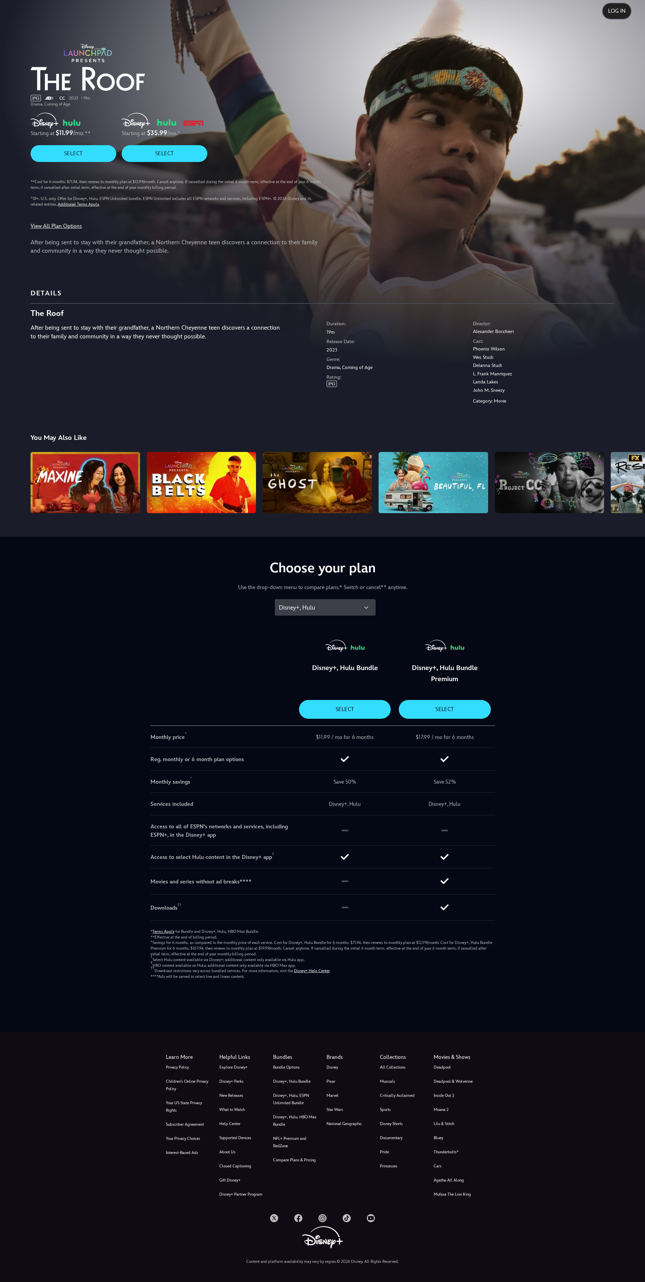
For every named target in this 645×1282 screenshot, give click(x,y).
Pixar (331, 1081)
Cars (437, 1166)
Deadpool (442, 1067)
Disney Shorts (391, 1123)
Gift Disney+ (230, 1180)
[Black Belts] (201, 482)
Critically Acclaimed (397, 1095)
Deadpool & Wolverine (453, 1081)
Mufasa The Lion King (452, 1194)
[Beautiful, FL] (433, 482)
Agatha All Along (449, 1180)
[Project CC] (549, 482)
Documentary (391, 1137)
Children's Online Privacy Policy (187, 1085)
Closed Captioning (235, 1166)
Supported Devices (235, 1137)
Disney (332, 1067)
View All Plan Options (56, 226)
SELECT (73, 153)
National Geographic (344, 1123)
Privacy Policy (177, 1067)
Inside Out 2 (444, 1095)
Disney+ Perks (231, 1081)
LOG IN (617, 11)
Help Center (230, 1123)
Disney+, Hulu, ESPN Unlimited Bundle (291, 1099)
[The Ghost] (317, 482)
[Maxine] (85, 482)
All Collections (392, 1067)
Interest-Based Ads (182, 1152)
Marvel (333, 1095)
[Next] (632, 482)
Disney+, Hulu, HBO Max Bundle (294, 1121)
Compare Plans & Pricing (294, 1160)
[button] (242, 1057)
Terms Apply (163, 931)
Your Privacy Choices (183, 1138)
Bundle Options (286, 1067)
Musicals (387, 1081)
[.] (274, 1218)
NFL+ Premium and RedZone (289, 1142)
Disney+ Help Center (312, 970)
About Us (227, 1152)
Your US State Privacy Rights (184, 1107)
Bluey (438, 1137)
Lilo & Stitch (444, 1123)
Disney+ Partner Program (240, 1194)
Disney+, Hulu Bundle (291, 1081)
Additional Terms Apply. (78, 204)
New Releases (231, 1095)
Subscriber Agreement (185, 1124)
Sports (385, 1109)
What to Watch (232, 1109)
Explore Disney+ (233, 1067)
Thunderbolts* (446, 1152)
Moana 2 (441, 1109)
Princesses (388, 1166)
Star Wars (335, 1109)
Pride (384, 1152)
